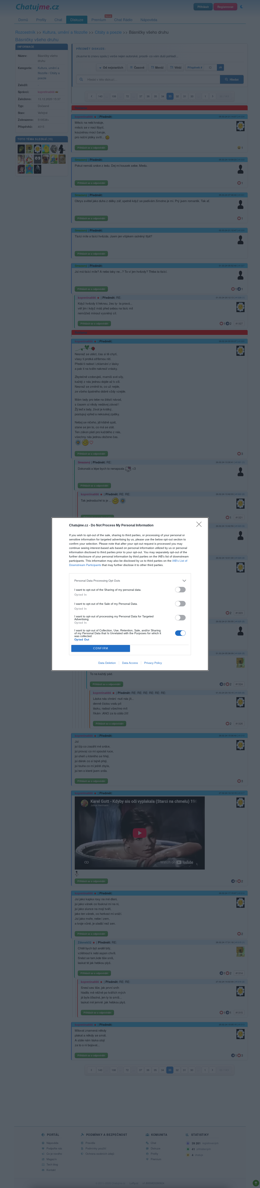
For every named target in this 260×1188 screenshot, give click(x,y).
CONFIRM (100, 648)
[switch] (180, 589)
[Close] (200, 525)
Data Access (130, 662)
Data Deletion (107, 662)
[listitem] (130, 581)
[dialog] (130, 594)
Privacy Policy (153, 662)
